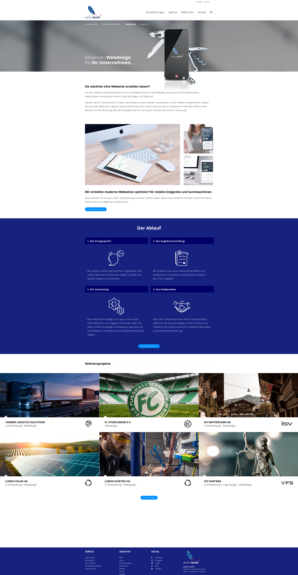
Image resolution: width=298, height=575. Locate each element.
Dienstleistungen (125, 563)
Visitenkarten (90, 560)
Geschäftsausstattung (93, 566)
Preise (121, 571)
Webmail (199, 2)
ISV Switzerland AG (217, 422)
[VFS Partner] (248, 455)
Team (121, 560)
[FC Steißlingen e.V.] (149, 396)
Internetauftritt (90, 569)
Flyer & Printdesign (111, 24)
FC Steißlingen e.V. (118, 422)
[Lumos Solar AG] (49, 455)
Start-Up (144, 24)
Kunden (122, 569)
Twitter (157, 563)
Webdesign (130, 24)
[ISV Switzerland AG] (248, 396)
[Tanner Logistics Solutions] (49, 396)
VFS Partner (212, 481)
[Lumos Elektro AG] (149, 455)
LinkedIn (158, 569)
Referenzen (123, 566)
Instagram (159, 560)
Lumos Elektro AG (117, 481)
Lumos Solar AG (16, 481)
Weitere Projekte (149, 498)
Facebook (159, 557)
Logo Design (91, 24)
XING (157, 566)
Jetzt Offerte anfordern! (96, 209)
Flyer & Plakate (90, 563)
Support (207, 2)
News (121, 557)
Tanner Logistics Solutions (25, 422)
